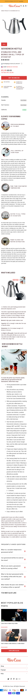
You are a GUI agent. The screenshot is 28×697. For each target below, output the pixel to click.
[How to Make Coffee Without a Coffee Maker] (14, 635)
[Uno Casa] (14, 6)
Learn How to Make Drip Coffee (9, 623)
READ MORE (4, 627)
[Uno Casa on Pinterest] (14, 679)
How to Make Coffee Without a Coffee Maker (12, 643)
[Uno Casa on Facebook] (11, 679)
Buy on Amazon (14, 78)
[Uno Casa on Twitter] (8, 679)
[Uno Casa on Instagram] (17, 679)
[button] (5, 60)
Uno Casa (10, 686)
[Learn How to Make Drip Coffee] (14, 615)
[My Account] (23, 6)
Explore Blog (14, 651)
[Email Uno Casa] (19, 679)
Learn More (21, 1)
